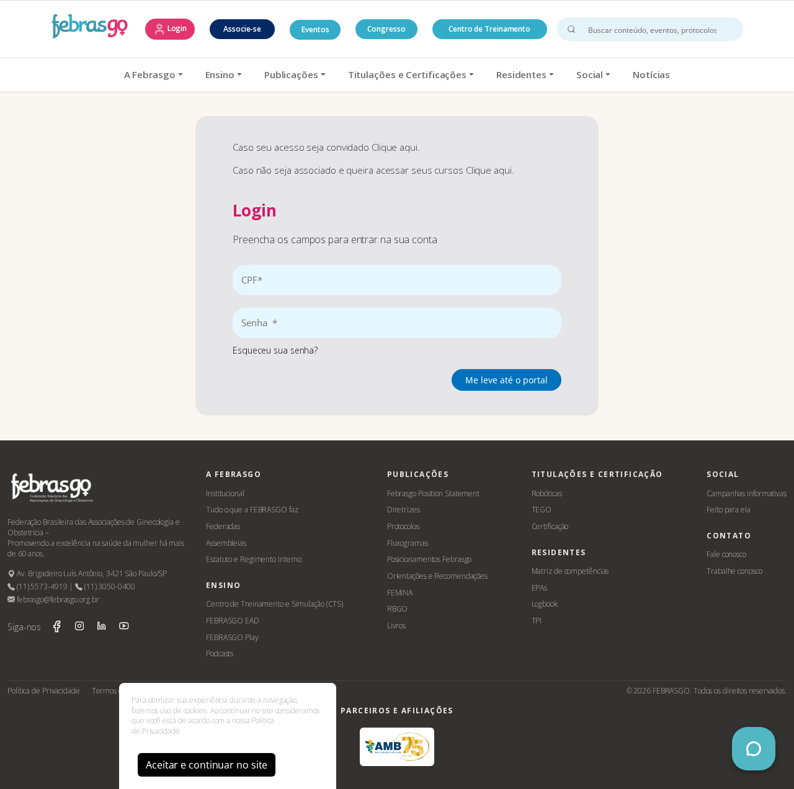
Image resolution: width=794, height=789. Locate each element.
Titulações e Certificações (407, 74)
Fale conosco (726, 554)
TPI (537, 620)
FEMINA (400, 592)
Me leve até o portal (506, 380)
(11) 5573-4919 (41, 586)
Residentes (521, 74)
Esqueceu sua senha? (275, 350)
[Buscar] (571, 29)
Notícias (651, 74)
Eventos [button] (315, 29)
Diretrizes (403, 509)
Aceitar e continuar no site (206, 765)
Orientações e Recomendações (437, 576)
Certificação (550, 526)
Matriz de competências (570, 571)
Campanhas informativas (747, 493)
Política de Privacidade (43, 690)
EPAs (540, 587)
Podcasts (219, 653)
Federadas (223, 526)
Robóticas (547, 493)
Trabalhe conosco (734, 571)
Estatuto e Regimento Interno (253, 559)
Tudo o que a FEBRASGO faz (252, 509)
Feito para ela (729, 509)
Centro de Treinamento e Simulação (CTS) (274, 604)
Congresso (386, 29)
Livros (396, 625)
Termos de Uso (116, 690)
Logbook (545, 604)
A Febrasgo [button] (150, 74)
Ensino (219, 74)
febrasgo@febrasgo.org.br (57, 599)
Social (589, 74)
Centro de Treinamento (489, 29)
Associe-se (242, 29)
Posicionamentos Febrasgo (429, 559)
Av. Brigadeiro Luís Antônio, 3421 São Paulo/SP (91, 573)
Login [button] (176, 28)
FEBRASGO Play (232, 637)
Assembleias (226, 543)
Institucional (225, 493)
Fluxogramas (407, 543)
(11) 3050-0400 (109, 586)
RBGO (397, 609)
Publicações (291, 74)
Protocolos (403, 526)
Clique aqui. (396, 147)
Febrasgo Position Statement (433, 493)
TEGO (542, 509)
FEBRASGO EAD (232, 620)
